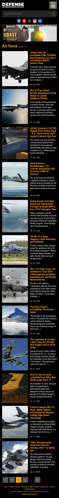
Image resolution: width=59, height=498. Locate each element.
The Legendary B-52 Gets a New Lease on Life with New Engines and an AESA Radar (42, 343)
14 (38, 480)
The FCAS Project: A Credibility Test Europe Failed (42, 310)
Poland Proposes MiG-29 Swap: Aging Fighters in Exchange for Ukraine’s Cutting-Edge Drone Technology (42, 412)
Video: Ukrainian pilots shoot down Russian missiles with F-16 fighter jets (42, 446)
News (6, 486)
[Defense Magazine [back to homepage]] (13, 5)
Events (18, 486)
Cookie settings (30, 489)
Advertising (24, 486)
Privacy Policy (44, 486)
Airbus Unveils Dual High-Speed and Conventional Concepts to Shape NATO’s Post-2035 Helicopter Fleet (43, 205)
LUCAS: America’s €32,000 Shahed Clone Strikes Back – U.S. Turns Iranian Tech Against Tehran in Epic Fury (43, 132)
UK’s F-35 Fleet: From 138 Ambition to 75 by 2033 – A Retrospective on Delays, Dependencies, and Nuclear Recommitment (43, 274)
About (31, 486)
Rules (36, 486)
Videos (12, 486)
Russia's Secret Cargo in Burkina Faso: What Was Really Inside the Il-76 (43, 377)
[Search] (53, 14)
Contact (52, 486)
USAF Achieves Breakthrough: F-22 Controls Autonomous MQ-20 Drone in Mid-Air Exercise (43, 168)
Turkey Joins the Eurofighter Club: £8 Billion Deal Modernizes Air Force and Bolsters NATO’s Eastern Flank (43, 58)
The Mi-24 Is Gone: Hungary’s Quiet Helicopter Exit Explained (43, 239)
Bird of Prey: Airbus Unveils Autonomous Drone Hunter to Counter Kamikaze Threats (43, 94)
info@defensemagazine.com (29, 494)
